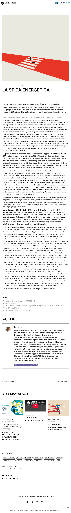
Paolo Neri (18, 85)
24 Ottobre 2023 (7, 419)
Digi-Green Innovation (10, 424)
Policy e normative (9, 460)
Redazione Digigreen (8, 421)
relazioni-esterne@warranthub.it (13, 469)
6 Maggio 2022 (29, 415)
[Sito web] (33, 365)
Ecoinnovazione (42, 85)
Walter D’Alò (52, 421)
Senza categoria (49, 460)
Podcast (17, 426)
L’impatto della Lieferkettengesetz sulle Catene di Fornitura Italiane (11, 436)
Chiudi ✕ (67, 508)
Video (58, 460)
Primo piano (53, 85)
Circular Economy (30, 85)
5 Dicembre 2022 (7, 85)
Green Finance (49, 457)
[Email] (36, 365)
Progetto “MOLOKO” (34, 421)
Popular (19, 460)
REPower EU (38, 460)
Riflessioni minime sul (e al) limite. (57, 429)
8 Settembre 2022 (54, 419)
